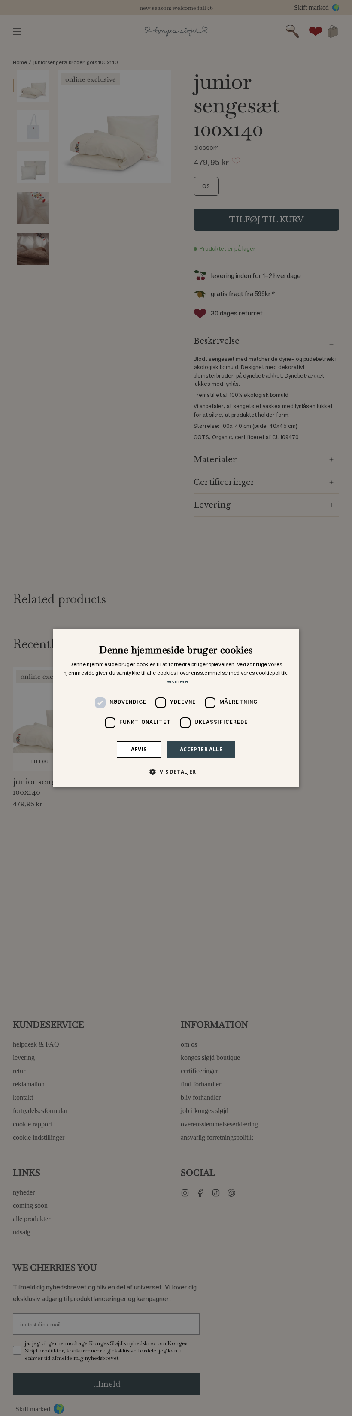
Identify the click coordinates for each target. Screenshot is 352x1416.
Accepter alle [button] (201, 749)
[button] (176, 771)
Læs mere (176, 681)
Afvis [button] (138, 749)
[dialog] (176, 708)
